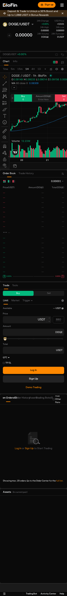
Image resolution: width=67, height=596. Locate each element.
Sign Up (33, 379)
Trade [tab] (6, 285)
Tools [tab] (15, 285)
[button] (14, 54)
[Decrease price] (49, 321)
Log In (33, 370)
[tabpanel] (33, 352)
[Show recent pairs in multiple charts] (56, 54)
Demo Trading (33, 387)
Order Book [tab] (9, 173)
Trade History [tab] (26, 173)
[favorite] (9, 35)
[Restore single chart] (62, 54)
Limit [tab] (5, 300)
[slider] (5, 339)
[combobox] (28, 300)
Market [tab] (15, 300)
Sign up (49, 4)
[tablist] (12, 62)
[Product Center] (62, 62)
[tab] (6, 62)
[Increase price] (49, 318)
